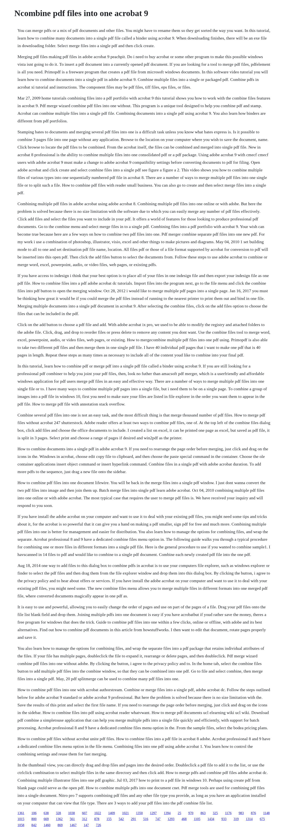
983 (241, 813)
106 (33, 813)
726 (98, 825)
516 (145, 819)
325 (215, 813)
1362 (59, 819)
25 (179, 813)
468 (184, 819)
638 (46, 813)
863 (203, 813)
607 (84, 813)
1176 (228, 813)
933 (223, 819)
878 (96, 819)
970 (190, 813)
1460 (47, 825)
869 (60, 825)
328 (58, 813)
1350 (139, 813)
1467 (73, 825)
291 (133, 819)
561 (72, 819)
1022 (97, 813)
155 (109, 819)
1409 (111, 813)
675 (262, 819)
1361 (20, 813)
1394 (167, 813)
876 (253, 813)
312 (84, 819)
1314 (249, 819)
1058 (20, 825)
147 (86, 825)
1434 (210, 819)
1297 (153, 813)
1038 (71, 813)
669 (46, 819)
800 (33, 819)
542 (121, 819)
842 (33, 825)
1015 (20, 819)
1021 (125, 813)
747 (157, 819)
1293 (171, 819)
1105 (197, 819)
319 (236, 819)
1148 (266, 813)
